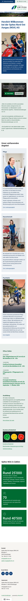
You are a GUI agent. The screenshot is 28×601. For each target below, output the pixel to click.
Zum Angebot (6, 335)
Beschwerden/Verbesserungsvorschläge (13, 446)
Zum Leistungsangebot (9, 207)
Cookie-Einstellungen (13, 89)
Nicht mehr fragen (19, 93)
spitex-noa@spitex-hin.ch (7, 561)
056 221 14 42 (22, 1)
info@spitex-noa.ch (6, 558)
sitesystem (20, 595)
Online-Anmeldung (8, 1)
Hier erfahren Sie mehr (8, 420)
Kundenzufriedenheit (8, 444)
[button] (8, 14)
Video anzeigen (10, 93)
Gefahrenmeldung (7, 449)
